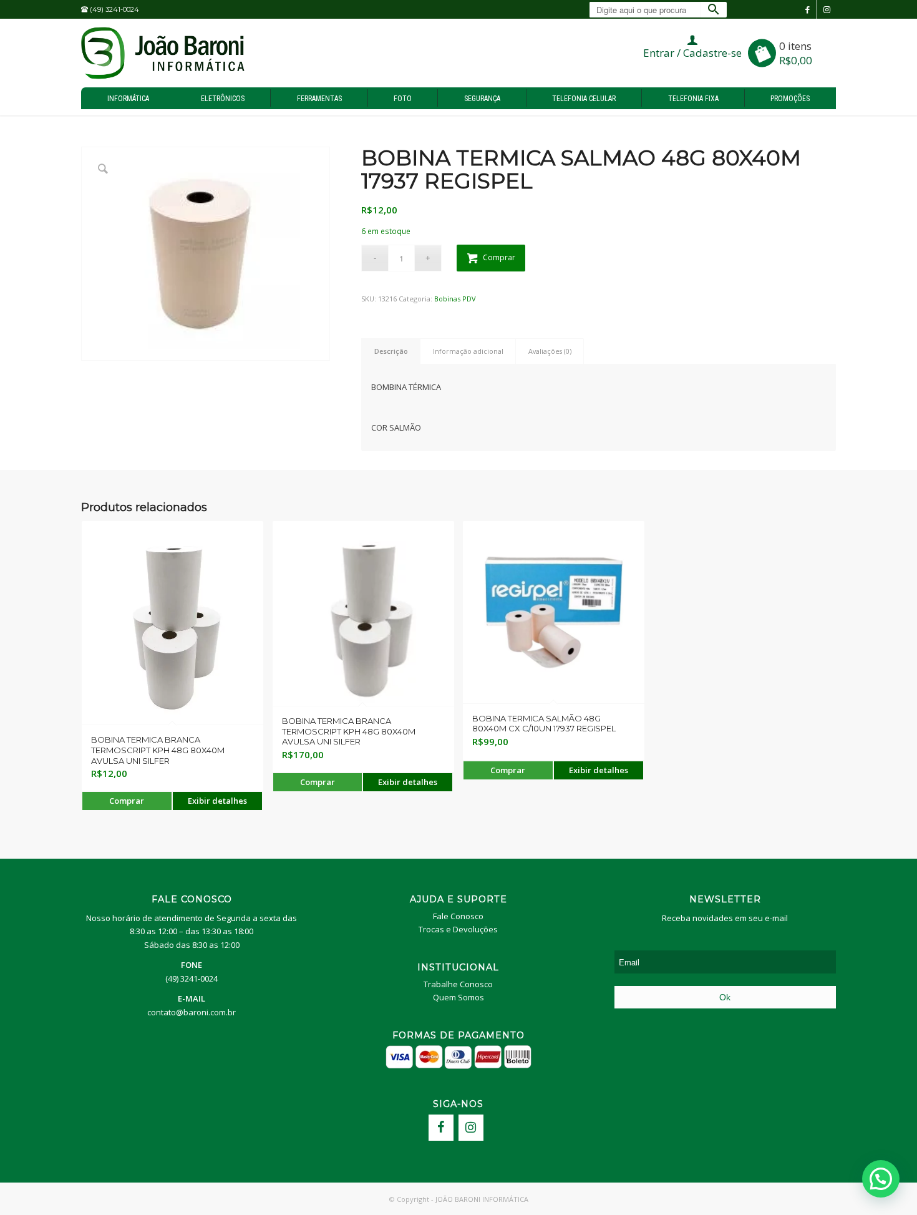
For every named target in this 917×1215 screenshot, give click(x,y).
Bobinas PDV (455, 298)
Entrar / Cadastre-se (692, 53)
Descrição (391, 351)
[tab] (390, 351)
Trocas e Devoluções (458, 929)
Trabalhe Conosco (458, 984)
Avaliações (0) (549, 351)
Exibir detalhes (217, 800)
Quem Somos (458, 997)
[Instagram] (470, 1128)
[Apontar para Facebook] (807, 9)
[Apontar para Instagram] (826, 9)
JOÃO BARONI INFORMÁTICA (481, 1199)
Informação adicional (468, 351)
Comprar (499, 257)
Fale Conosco (458, 916)
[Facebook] (441, 1128)
